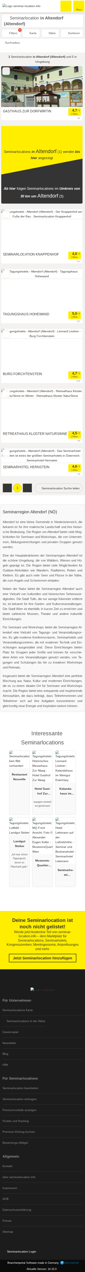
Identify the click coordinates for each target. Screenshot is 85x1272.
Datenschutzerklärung (16, 1209)
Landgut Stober (19, 844)
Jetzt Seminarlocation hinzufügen (42, 958)
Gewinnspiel (10, 1032)
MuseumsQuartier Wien (42, 864)
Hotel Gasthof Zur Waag (43, 792)
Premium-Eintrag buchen (18, 1131)
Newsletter (9, 1043)
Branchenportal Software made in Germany (32, 1262)
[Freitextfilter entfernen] (66, 6)
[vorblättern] (72, 86)
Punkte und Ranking (15, 1121)
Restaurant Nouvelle (19, 777)
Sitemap (7, 1231)
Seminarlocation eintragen (19, 1099)
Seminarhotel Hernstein (26, 467)
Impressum (9, 1188)
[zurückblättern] (11, 86)
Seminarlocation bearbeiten (20, 1088)
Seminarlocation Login (21, 1251)
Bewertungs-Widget (15, 1142)
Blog (5, 1053)
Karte (33, 33)
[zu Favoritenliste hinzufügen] (6, 71)
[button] (7, 488)
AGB (5, 1198)
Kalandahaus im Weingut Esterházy (66, 792)
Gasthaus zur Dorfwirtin (27, 111)
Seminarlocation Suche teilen (60, 488)
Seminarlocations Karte (17, 1010)
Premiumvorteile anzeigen (19, 1110)
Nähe (52, 33)
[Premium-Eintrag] (76, 737)
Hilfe (5, 1064)
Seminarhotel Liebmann (66, 873)
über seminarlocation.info (18, 1177)
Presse (7, 1220)
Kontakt (7, 1166)
